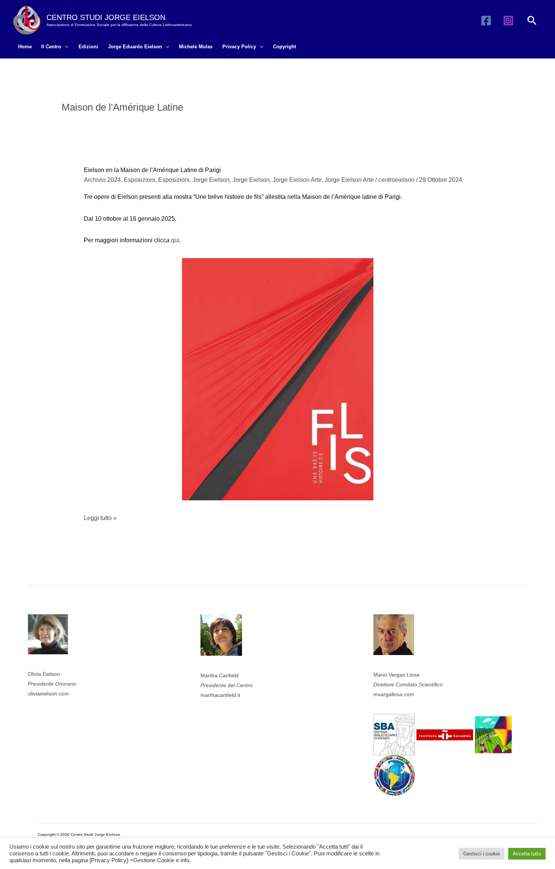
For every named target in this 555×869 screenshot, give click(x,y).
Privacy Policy (239, 46)
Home (25, 46)
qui (175, 240)
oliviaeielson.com (48, 694)
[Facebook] (486, 21)
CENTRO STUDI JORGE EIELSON (105, 17)
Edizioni (88, 46)
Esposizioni (139, 180)
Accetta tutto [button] (527, 854)
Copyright (284, 46)
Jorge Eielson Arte (297, 180)
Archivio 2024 (102, 180)
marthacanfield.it (220, 695)
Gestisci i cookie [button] (481, 854)
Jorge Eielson (211, 180)
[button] (532, 20)
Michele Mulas (196, 46)
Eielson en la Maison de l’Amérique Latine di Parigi (152, 170)
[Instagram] (508, 21)
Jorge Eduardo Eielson (135, 46)
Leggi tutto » (100, 519)
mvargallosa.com (393, 694)
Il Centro (51, 46)
